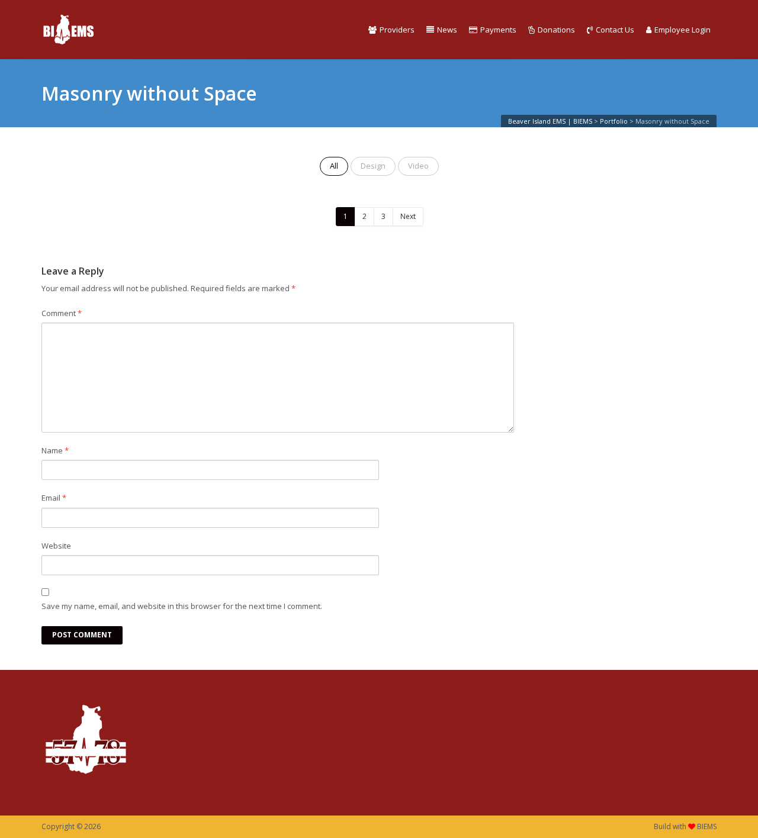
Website (56, 545)
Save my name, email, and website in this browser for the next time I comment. (181, 606)
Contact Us (615, 29)
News (447, 29)
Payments (498, 29)
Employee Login (682, 29)
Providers (397, 29)
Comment (61, 313)
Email (53, 497)
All (334, 165)
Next (408, 216)
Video (418, 165)
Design (373, 165)
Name (55, 450)
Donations (556, 29)
